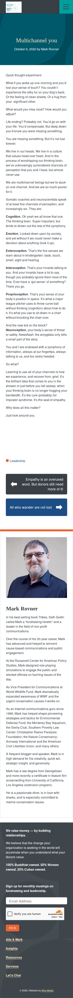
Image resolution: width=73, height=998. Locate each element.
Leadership (17, 461)
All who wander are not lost (31, 507)
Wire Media (47, 990)
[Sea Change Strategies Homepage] (14, 7)
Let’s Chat (13, 975)
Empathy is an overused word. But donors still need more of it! (42, 484)
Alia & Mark (14, 939)
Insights (12, 948)
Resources (14, 957)
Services (12, 966)
